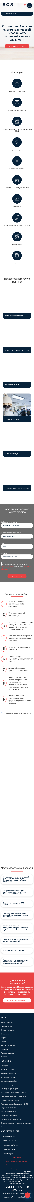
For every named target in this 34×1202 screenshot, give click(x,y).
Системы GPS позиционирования (17, 188)
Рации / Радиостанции (8, 1108)
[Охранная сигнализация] (17, 83)
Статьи (3, 1041)
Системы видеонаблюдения (11, 1119)
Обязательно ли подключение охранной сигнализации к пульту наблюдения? (15, 915)
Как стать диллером (8, 1045)
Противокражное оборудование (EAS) (14, 1104)
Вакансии (4, 1049)
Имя (2, 543)
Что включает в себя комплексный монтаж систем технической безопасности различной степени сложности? (16, 879)
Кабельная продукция (8, 1073)
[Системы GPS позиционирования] (17, 180)
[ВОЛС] (17, 255)
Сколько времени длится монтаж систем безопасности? (15, 940)
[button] (17, 879)
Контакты (4, 1057)
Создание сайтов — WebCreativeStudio (17, 1197)
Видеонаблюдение (17, 150)
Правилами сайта (7, 566)
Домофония (17, 207)
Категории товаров (9, 13)
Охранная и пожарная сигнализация (14, 1096)
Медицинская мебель (8, 1077)
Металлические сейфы (9, 1111)
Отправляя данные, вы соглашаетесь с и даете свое (16, 566)
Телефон (4, 553)
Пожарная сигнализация (17, 110)
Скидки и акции (6, 1026)
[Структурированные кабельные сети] (17, 218)
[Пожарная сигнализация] (17, 102)
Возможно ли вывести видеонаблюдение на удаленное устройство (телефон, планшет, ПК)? (15, 928)
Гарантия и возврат (8, 1053)
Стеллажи (4, 1127)
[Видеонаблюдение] (17, 142)
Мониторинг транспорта (9, 1089)
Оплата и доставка (7, 1030)
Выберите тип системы (9, 522)
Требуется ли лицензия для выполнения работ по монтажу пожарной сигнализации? (14, 892)
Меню (29, 6)
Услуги (3, 1038)
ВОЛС (17, 263)
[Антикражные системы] (17, 161)
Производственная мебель (10, 1100)
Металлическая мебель (9, 1081)
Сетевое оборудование (9, 1115)
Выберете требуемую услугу (11, 532)
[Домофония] (17, 199)
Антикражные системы (17, 169)
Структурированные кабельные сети (17, 225)
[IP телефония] (17, 236)
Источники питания (7, 1069)
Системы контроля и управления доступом (16, 1123)
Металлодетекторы (7, 1085)
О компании (5, 1034)
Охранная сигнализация (17, 91)
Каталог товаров (7, 1022)
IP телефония (17, 244)
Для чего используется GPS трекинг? (13, 903)
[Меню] (29, 4)
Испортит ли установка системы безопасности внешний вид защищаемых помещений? (15, 961)
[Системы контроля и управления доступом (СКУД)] (17, 121)
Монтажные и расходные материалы (14, 1092)
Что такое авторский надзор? (14, 950)
